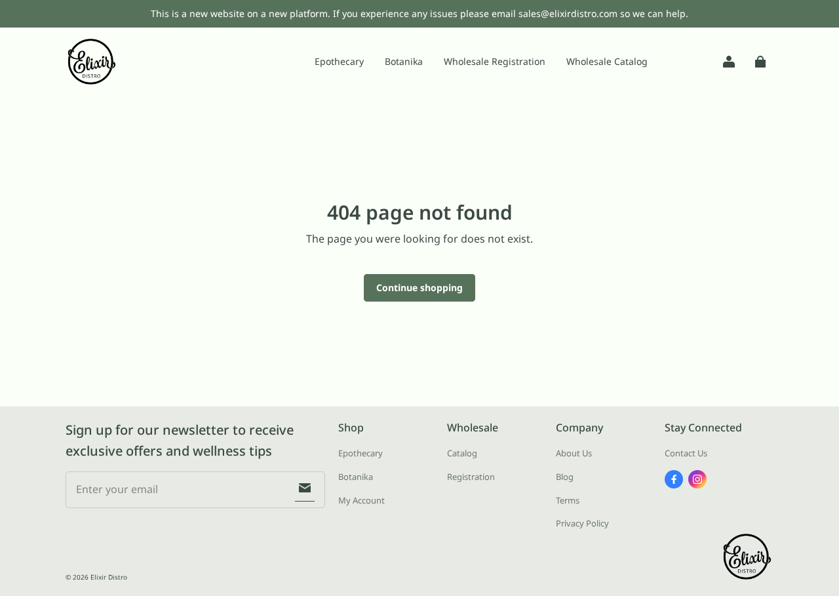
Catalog (462, 453)
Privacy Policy (582, 523)
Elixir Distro (108, 577)
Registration (471, 477)
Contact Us (686, 453)
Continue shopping (419, 287)
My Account (361, 500)
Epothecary (339, 61)
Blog (565, 477)
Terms (567, 500)
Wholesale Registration (494, 61)
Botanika (404, 61)
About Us (574, 453)
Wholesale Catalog (607, 61)
